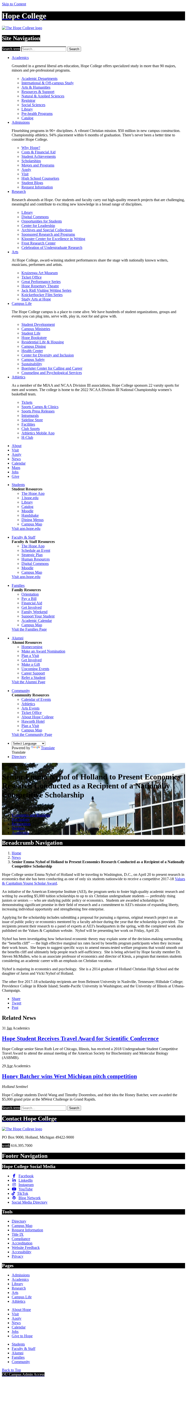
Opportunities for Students (41, 221)
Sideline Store (32, 420)
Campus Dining (33, 346)
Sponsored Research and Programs (48, 234)
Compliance (21, 1239)
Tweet (16, 1003)
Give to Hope (22, 1336)
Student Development (38, 324)
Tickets (26, 402)
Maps (16, 468)
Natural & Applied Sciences (42, 96)
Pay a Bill (29, 599)
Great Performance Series (41, 282)
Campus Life (22, 303)
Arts (15, 252)
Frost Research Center (38, 243)
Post (15, 1007)
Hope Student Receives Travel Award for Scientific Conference (80, 1038)
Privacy (17, 1256)
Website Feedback (26, 1247)
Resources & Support (37, 92)
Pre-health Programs (37, 114)
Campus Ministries (35, 329)
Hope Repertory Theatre (40, 286)
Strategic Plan (32, 555)
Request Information (37, 187)
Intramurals (30, 415)
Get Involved (31, 607)
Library (27, 109)
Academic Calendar (36, 620)
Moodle (27, 511)
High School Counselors (40, 178)
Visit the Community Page (32, 734)
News (16, 459)
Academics (20, 58)
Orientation (30, 594)
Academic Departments (39, 78)
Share (16, 999)
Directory (19, 757)
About (16, 446)
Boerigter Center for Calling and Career (51, 368)
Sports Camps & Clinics (39, 407)
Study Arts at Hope (36, 299)
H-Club (27, 437)
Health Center (32, 351)
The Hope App (33, 493)
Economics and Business (31, 815)
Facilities (28, 424)
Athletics (18, 377)
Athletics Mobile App (38, 433)
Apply (26, 170)
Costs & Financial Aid (38, 152)
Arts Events (30, 708)
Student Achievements (38, 156)
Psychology (21, 819)
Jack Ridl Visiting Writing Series (46, 290)
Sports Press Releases (38, 411)
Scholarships (31, 161)
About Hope (21, 1310)
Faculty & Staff (23, 537)
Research (19, 191)
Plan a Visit (30, 656)
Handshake (30, 515)
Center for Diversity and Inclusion (47, 355)
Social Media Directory (29, 1202)
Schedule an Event (35, 550)
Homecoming (31, 647)
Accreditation (22, 1243)
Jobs (15, 472)
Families (18, 585)
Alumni (17, 638)
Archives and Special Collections (46, 230)
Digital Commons (35, 217)
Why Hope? (30, 148)
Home (16, 853)
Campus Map (31, 524)
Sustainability (31, 364)
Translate (48, 748)
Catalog (27, 118)
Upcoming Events (35, 669)
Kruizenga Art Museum (39, 273)
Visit (24, 174)
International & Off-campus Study (47, 83)
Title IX (18, 1234)
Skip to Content (14, 4)
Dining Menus (32, 520)
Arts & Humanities (35, 87)
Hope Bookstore (34, 338)
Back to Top (11, 1370)
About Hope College (37, 717)
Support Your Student (38, 616)
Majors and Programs (37, 165)
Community (21, 691)
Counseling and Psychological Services (51, 373)
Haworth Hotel (33, 721)
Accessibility (21, 1252)
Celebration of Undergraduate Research (51, 247)
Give (15, 476)
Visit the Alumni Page (28, 682)
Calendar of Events (36, 699)
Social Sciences (33, 105)
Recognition (21, 824)
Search (74, 49)
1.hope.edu (29, 498)
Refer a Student (33, 677)
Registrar (28, 100)
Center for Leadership (38, 226)
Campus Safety (33, 359)
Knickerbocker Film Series (42, 295)
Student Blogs (32, 183)
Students (18, 485)
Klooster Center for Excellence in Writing (53, 239)
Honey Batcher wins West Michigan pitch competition (69, 1076)
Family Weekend (34, 612)
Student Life (30, 333)
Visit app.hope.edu (26, 528)
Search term (11, 49)
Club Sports (30, 429)
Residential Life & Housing (42, 342)
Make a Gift (30, 664)
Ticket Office (31, 277)
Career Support (33, 673)
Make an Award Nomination (43, 651)
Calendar (19, 463)
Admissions (21, 122)
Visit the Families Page (29, 629)
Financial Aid (31, 603)
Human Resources (35, 559)
